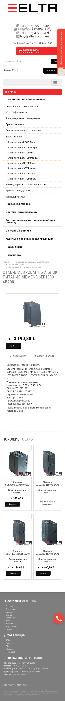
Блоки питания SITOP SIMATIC (23, 173)
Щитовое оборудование (18, 190)
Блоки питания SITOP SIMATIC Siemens (24, 267)
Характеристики (45, 356)
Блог (7, 621)
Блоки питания (14, 136)
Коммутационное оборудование (23, 118)
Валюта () (9, 70)
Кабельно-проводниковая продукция (29, 238)
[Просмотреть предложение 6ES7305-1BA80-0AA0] (18, 462)
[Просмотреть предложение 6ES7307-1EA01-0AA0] (49, 531)
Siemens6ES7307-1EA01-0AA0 (47, 552)
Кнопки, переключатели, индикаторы (26, 184)
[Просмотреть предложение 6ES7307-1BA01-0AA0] (19, 531)
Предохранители (15, 124)
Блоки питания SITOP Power (21, 163)
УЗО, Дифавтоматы (16, 112)
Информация (19, 356)
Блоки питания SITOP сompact (22, 147)
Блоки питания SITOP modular (22, 158)
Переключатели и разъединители (24, 130)
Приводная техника (18, 203)
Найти (56, 61)
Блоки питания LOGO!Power (21, 142)
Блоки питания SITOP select (21, 168)
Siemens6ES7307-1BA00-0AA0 (47, 483)
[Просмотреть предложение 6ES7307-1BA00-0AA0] (49, 462)
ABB (7, 640)
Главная (6, 262)
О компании (11, 609)
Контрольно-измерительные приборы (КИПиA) (30, 221)
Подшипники (14, 246)
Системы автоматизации (22, 211)
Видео (8, 629)
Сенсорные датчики (18, 230)
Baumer (9, 643)
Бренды (9, 612)
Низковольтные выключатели (22, 106)
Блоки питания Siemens (16, 265)
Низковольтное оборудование (25, 98)
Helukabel (10, 652)
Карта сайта (11, 626)
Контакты (9, 624)
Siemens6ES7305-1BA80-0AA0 (17, 483)
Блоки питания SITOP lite (20, 152)
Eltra (7, 646)
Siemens (9, 649)
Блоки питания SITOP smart (21, 179)
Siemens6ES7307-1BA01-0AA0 (18, 552)
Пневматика (13, 254)
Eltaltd (20, 411)
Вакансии (10, 618)
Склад (8, 615)
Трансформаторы (15, 196)
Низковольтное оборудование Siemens (31, 262)
